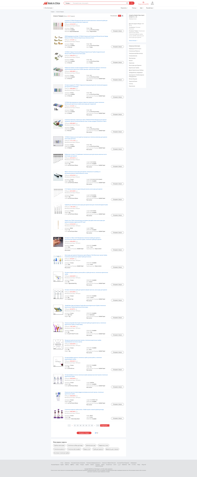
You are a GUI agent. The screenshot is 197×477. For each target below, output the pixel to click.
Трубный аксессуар (90, 445)
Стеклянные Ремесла (134, 51)
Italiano (103, 464)
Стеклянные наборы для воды (75, 445)
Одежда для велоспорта (135, 48)
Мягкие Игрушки (133, 79)
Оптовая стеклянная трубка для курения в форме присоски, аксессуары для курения (86, 289)
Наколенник (132, 86)
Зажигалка (131, 63)
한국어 (115, 464)
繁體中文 (72, 464)
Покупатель (124, 8)
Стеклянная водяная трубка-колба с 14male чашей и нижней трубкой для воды (84, 409)
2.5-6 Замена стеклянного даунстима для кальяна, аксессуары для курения (83, 189)
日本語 (77, 464)
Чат (97, 433)
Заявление (67, 462)
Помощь (134, 8)
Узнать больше (133, 40)
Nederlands (124, 464)
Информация (134, 462)
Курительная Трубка (134, 67)
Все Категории (48, 8)
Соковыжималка (133, 55)
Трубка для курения (98, 449)
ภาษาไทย (134, 464)
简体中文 (67, 464)
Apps (141, 8)
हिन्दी (129, 464)
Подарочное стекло (103, 445)
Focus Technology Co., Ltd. (97, 469)
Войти (152, 4)
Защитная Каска (133, 81)
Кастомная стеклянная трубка (61, 453)
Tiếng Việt (144, 464)
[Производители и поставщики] (51, 3)
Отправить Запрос (117, 31)
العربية (119, 464)
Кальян (131, 60)
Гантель (131, 83)
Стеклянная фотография (74, 449)
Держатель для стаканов (112, 449)
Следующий (105, 425)
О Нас (62, 462)
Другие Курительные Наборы (136, 70)
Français (82, 464)
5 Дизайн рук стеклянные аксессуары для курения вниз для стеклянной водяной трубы (86, 204)
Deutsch (92, 464)
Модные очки (86, 449)
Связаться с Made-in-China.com (109, 462)
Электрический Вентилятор (136, 53)
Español (87, 464)
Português (97, 464)
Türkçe (138, 464)
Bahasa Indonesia (99, 466)
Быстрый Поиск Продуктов (123, 462)
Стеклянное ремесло (59, 449)
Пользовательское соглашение (78, 462)
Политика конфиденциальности (93, 462)
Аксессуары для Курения (135, 65)
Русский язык (109, 464)
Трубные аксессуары (59, 445)
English (62, 464)
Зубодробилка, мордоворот (136, 72)
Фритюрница (132, 58)
